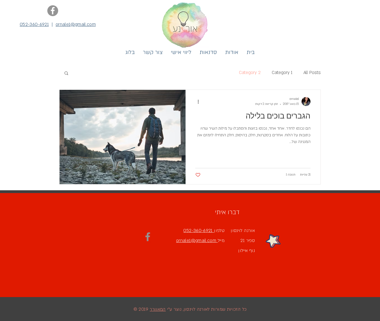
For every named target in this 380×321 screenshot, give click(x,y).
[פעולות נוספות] (196, 101)
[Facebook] (52, 10)
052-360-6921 (34, 24)
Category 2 (250, 73)
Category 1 (282, 73)
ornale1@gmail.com (76, 24)
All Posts (312, 73)
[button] (66, 73)
